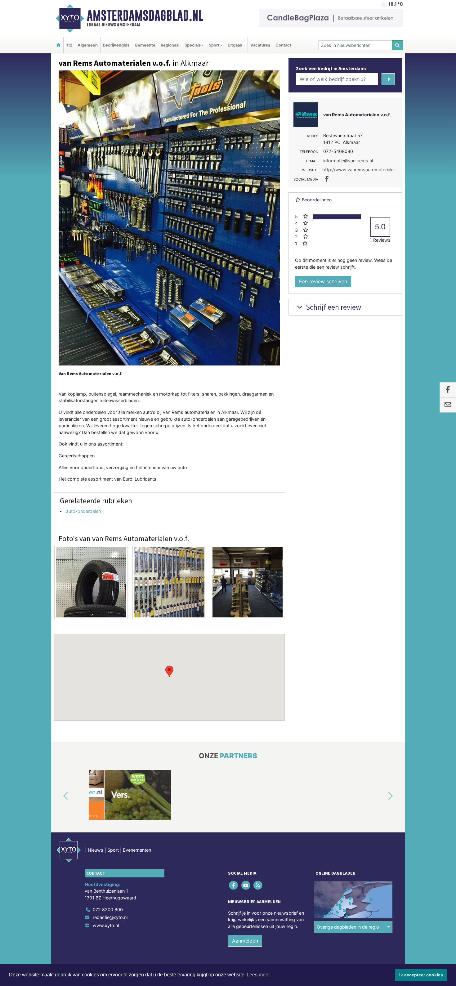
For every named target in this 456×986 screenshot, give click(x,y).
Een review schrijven (323, 281)
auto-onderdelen (83, 511)
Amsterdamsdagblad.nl (145, 15)
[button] (169, 671)
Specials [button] (193, 45)
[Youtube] (246, 885)
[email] (448, 405)
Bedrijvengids (116, 45)
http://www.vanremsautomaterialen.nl (361, 169)
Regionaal (170, 45)
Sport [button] (214, 45)
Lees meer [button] (258, 974)
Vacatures (260, 45)
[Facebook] (234, 885)
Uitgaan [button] (235, 45)
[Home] (58, 45)
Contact (283, 45)
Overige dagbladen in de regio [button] (348, 927)
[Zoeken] (397, 45)
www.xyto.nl (106, 925)
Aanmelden (245, 941)
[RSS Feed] (258, 885)
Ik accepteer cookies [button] (421, 974)
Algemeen (88, 45)
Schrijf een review (332, 307)
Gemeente (145, 45)
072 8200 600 (108, 909)
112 (69, 45)
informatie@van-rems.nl (348, 160)
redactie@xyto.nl (110, 917)
